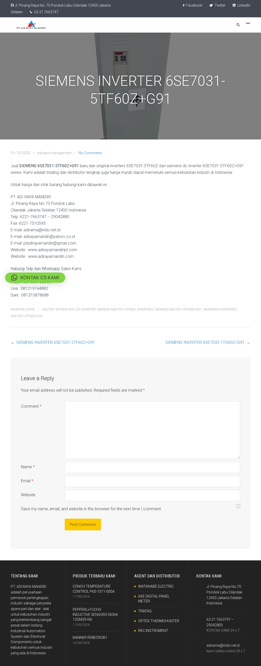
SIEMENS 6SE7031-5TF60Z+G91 (178, 309)
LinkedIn (243, 5)
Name (28, 466)
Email (27, 480)
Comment (31, 406)
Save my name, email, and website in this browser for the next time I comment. (91, 508)
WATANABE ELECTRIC (156, 586)
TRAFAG (145, 611)
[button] (35, 278)
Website (28, 494)
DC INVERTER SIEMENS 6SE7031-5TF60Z (106, 309)
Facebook (193, 5)
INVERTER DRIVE (23, 309)
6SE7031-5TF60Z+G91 (58, 309)
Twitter (220, 5)
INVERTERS (145, 309)
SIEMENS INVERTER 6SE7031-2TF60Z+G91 (55, 342)
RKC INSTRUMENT (153, 631)
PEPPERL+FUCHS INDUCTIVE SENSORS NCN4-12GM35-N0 (96, 614)
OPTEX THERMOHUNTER (158, 621)
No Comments (90, 153)
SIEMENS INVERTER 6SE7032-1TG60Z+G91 (205, 342)
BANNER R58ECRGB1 (90, 637)
